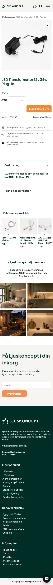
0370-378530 (8, 454)
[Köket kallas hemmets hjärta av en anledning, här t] (40, 323)
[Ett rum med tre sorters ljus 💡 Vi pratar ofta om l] (13, 295)
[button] (47, 6)
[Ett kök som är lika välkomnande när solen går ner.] (40, 295)
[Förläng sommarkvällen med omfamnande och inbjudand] (13, 323)
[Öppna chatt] (47, 579)
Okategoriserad (8, 17)
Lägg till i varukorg (39, 108)
